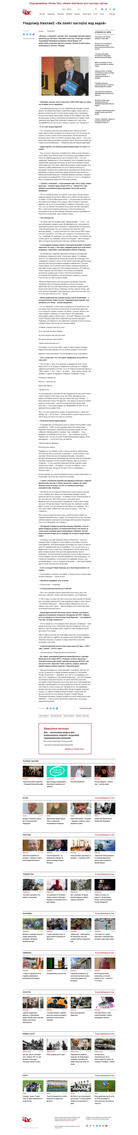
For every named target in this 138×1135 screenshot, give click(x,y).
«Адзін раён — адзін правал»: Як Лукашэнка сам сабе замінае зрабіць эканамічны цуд (80, 937)
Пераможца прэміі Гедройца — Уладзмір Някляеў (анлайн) (33, 783)
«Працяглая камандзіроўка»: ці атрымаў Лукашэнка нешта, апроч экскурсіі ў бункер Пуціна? (105, 859)
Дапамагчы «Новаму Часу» (74, 749)
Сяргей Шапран (43, 715)
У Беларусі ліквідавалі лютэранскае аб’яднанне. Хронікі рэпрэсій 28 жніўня (103, 55)
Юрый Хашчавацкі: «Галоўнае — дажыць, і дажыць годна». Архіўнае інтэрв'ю (81, 821)
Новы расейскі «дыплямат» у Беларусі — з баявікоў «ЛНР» (81, 857)
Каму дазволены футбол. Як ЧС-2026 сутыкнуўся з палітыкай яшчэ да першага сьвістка (104, 1099)
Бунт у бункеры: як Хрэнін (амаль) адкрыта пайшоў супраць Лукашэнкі (79, 897)
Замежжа (69, 14)
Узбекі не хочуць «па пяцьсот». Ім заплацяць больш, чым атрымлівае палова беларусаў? (103, 898)
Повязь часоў (87, 14)
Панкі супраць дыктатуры (56, 1054)
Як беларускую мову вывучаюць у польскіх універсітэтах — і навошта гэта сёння (103, 977)
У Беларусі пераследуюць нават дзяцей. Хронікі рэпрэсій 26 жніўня (105, 112)
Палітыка (42, 14)
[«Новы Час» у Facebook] (102, 9)
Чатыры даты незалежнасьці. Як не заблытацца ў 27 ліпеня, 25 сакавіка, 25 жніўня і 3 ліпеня (105, 1058)
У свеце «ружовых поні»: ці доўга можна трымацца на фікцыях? (56, 936)
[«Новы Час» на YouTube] (106, 1125)
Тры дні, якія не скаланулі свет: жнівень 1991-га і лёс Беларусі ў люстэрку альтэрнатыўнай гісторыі (32, 1058)
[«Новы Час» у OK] (103, 1125)
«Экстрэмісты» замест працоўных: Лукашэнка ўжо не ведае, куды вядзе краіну (104, 936)
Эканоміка (60, 14)
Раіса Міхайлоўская (77, 782)
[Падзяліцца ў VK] (33, 34)
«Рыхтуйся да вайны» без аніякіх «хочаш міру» (31, 896)
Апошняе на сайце (103, 32)
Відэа (111, 14)
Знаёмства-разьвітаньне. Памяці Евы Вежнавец (103, 820)
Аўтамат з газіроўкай (82, 715)
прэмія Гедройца (68, 715)
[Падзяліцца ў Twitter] (30, 34)
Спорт (102, 14)
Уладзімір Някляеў (56, 715)
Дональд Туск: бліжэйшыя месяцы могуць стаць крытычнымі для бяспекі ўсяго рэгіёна (104, 46)
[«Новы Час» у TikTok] (106, 9)
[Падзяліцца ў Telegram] (27, 34)
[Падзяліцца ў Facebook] (24, 34)
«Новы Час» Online (70, 1120)
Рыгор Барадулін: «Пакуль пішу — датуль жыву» (104, 783)
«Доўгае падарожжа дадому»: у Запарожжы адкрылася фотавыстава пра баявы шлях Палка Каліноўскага (33, 1017)
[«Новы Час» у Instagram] (110, 9)
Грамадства (51, 14)
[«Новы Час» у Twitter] (100, 1125)
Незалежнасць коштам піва (56, 973)
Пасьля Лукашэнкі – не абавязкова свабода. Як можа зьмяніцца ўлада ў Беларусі (55, 859)
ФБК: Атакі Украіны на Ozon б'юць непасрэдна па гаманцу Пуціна (104, 64)
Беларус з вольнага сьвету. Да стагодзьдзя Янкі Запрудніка (32, 821)
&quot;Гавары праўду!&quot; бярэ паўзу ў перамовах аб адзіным (56, 784)
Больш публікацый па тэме (104, 798)
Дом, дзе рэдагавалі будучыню (78, 1014)
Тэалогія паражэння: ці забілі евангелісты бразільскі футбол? (57, 1098)
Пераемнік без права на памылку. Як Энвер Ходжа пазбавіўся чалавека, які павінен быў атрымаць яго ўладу (80, 1059)
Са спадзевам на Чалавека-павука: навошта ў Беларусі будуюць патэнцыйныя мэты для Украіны (57, 898)
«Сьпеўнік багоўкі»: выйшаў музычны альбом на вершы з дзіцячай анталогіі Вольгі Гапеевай (57, 1016)
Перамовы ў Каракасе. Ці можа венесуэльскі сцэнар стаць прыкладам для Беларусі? (80, 977)
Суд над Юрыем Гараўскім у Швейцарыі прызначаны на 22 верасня (104, 93)
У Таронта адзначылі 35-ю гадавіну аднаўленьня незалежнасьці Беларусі (32, 976)
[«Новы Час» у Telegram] (114, 9)
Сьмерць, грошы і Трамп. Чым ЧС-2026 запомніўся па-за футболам (33, 1098)
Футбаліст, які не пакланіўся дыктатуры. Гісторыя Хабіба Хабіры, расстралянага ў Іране (81, 1099)
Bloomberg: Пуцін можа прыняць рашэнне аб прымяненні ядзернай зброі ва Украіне (104, 102)
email (76, 1126)
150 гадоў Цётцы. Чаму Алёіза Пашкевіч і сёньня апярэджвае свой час (103, 1015)
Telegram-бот (58, 1128)
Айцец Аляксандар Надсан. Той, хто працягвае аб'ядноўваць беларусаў (56, 821)
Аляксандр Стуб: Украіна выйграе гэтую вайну (102, 37)
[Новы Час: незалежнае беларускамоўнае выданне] (29, 11)
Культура (77, 14)
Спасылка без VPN (28, 38)
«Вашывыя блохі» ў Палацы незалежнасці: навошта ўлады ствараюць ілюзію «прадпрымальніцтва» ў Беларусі (104, 74)
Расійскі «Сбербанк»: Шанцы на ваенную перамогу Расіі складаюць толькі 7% (105, 120)
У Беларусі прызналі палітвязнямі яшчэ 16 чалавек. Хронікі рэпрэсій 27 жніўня (104, 84)
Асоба (95, 14)
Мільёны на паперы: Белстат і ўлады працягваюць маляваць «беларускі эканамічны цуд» (33, 937)
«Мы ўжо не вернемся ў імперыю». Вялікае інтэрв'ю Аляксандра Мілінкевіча (32, 858)
